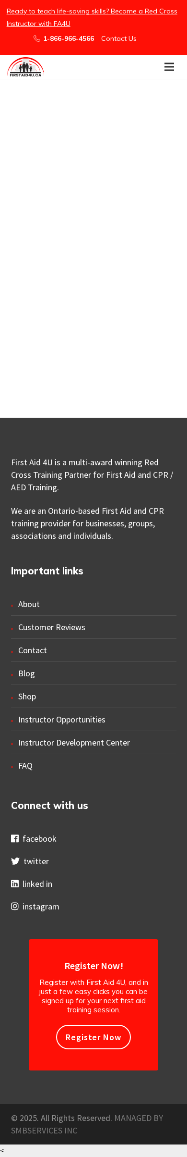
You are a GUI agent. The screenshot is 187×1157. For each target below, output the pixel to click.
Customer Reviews (51, 627)
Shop (27, 696)
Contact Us (119, 38)
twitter (34, 861)
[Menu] (169, 67)
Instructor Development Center (74, 742)
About (29, 604)
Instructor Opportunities (61, 719)
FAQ (25, 765)
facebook (38, 838)
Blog (26, 673)
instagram (39, 906)
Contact (32, 650)
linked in (35, 883)
